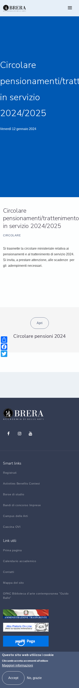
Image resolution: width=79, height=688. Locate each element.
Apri (40, 323)
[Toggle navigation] (70, 8)
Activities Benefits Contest (21, 483)
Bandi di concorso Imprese (22, 505)
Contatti (8, 572)
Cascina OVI (12, 526)
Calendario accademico (19, 561)
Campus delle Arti (15, 516)
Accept (13, 678)
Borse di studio (13, 494)
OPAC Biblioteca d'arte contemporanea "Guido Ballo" (36, 595)
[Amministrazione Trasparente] (26, 614)
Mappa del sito (13, 582)
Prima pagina (12, 550)
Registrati (10, 472)
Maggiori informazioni (17, 665)
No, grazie (34, 678)
